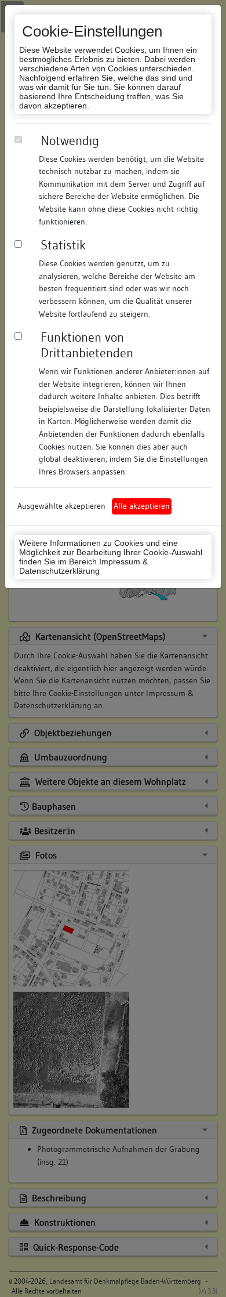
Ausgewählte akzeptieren (61, 506)
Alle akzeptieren (142, 506)
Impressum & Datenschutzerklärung (83, 566)
